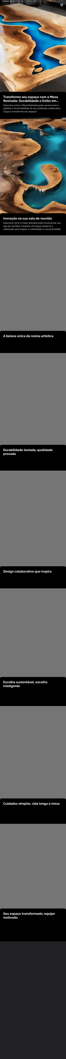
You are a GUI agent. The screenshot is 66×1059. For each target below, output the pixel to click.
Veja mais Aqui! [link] (33, 936)
